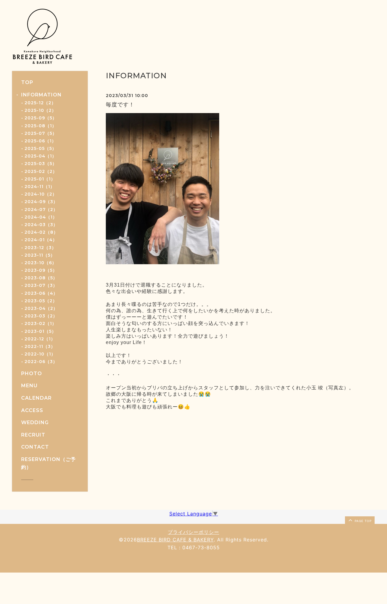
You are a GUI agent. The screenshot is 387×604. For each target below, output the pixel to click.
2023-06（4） (41, 293)
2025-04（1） (40, 156)
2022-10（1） (40, 354)
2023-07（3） (40, 285)
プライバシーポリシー (193, 532)
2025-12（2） (40, 103)
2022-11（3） (39, 346)
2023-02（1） (40, 323)
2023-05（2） (40, 301)
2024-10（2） (40, 194)
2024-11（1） (39, 186)
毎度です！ (120, 104)
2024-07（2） (41, 209)
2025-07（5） (40, 133)
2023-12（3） (40, 247)
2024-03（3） (41, 224)
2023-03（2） (40, 316)
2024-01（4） (40, 239)
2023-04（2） (41, 308)
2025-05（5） (40, 148)
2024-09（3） (41, 201)
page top (362, 521)
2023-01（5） (40, 331)
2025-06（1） (40, 141)
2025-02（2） (40, 171)
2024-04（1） (40, 217)
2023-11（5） (39, 255)
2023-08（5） (40, 278)
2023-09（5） (40, 270)
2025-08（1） (40, 125)
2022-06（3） (40, 361)
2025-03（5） (40, 163)
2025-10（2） (40, 110)
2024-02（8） (41, 232)
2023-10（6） (40, 262)
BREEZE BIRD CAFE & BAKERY (175, 540)
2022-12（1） (39, 339)
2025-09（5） (40, 118)
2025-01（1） (39, 179)
